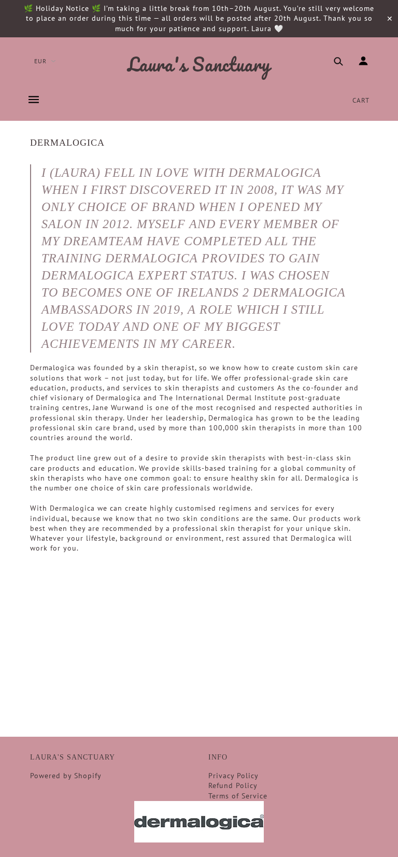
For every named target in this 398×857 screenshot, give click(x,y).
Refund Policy (233, 785)
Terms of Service (237, 795)
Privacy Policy (233, 775)
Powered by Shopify (66, 775)
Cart (360, 100)
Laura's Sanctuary (199, 64)
